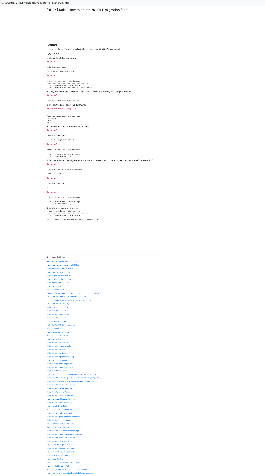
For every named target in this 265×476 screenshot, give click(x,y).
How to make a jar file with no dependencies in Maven (68, 469)
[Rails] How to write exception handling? (63, 431)
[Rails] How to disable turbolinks (59, 346)
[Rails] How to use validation (58, 342)
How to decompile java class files (60, 424)
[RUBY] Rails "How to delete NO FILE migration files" (44, 3)
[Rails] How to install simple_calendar (61, 364)
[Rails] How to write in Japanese (59, 392)
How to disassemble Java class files (61, 399)
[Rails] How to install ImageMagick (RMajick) (64, 434)
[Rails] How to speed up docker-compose (63, 417)
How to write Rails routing (57, 360)
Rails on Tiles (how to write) (58, 427)
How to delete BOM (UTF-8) (58, 304)
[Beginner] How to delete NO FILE (60, 268)
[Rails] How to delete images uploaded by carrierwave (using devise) (74, 378)
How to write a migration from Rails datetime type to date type (72, 374)
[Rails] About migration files (58, 283)
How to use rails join (55, 328)
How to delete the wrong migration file (62, 272)
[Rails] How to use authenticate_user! (61, 350)
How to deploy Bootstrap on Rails (60, 409)
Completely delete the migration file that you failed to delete (71, 300)
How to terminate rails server (58, 332)
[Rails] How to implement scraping (60, 357)
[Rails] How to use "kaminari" (58, 353)
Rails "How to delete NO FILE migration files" (64, 261)
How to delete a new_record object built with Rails (67, 297)
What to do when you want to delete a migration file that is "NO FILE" (74, 293)
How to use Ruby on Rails (57, 406)
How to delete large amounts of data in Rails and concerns (70, 473)
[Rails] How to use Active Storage (60, 441)
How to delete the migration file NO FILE (63, 265)
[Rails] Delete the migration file (59, 275)
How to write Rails (54, 286)
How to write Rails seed (56, 339)
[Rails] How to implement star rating (61, 448)
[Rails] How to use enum (56, 311)
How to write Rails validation (58, 335)
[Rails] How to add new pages (58, 420)
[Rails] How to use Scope (57, 371)
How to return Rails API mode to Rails (61, 452)
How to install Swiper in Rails (58, 466)
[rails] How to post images (57, 307)
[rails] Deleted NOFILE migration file (61, 325)
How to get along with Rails (58, 455)
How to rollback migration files (59, 279)
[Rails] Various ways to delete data (60, 402)
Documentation (9, 3)
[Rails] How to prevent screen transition (62, 395)
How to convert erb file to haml (59, 413)
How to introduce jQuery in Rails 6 (60, 445)
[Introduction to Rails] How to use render (63, 462)
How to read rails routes (56, 321)
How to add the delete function (59, 459)
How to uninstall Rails (55, 290)
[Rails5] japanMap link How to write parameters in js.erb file (70, 381)
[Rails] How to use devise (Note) (59, 388)
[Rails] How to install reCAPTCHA (60, 367)
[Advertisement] (214, 109)
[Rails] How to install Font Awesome (61, 385)
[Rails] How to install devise (58, 314)
